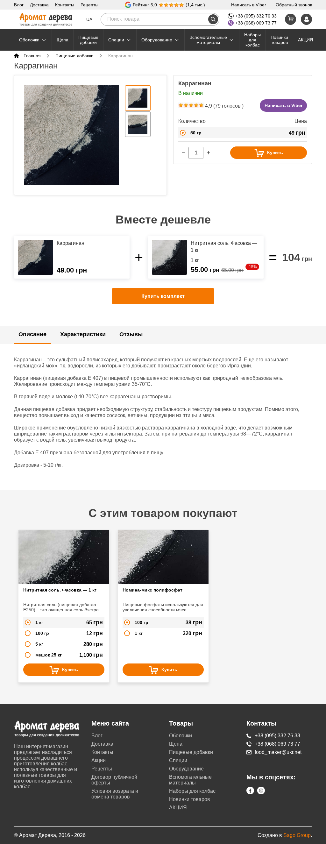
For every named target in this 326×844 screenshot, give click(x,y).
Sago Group (297, 835)
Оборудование (156, 39)
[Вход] (306, 19)
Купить (275, 152)
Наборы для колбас (252, 39)
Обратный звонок (294, 4)
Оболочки (29, 39)
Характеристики (83, 334)
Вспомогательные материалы (208, 40)
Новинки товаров (279, 40)
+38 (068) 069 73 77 (256, 22)
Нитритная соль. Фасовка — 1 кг (59, 589)
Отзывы (131, 334)
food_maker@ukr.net (278, 752)
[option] (71, 135)
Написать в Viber (248, 4)
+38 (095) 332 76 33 (256, 15)
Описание (32, 334)
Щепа (62, 39)
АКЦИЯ (305, 39)
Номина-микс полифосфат (152, 589)
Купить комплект (163, 296)
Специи (116, 39)
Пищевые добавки (88, 40)
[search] (213, 19)
